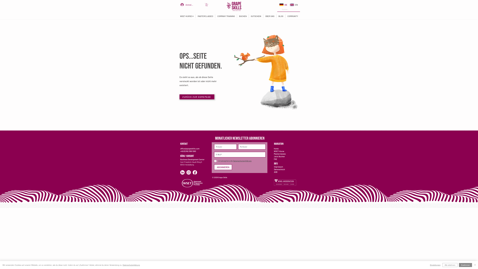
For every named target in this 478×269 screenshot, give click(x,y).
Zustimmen (465, 265)
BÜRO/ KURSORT (187, 156)
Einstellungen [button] (435, 265)
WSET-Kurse (279, 151)
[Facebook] (195, 172)
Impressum (278, 167)
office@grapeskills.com (189, 148)
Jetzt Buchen (279, 156)
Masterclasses (280, 154)
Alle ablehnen (450, 265)
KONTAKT (184, 144)
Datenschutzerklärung (131, 265)
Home (276, 148)
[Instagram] (188, 172)
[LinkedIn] (182, 172)
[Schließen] (475, 265)
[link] (207, 4)
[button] (186, 16)
